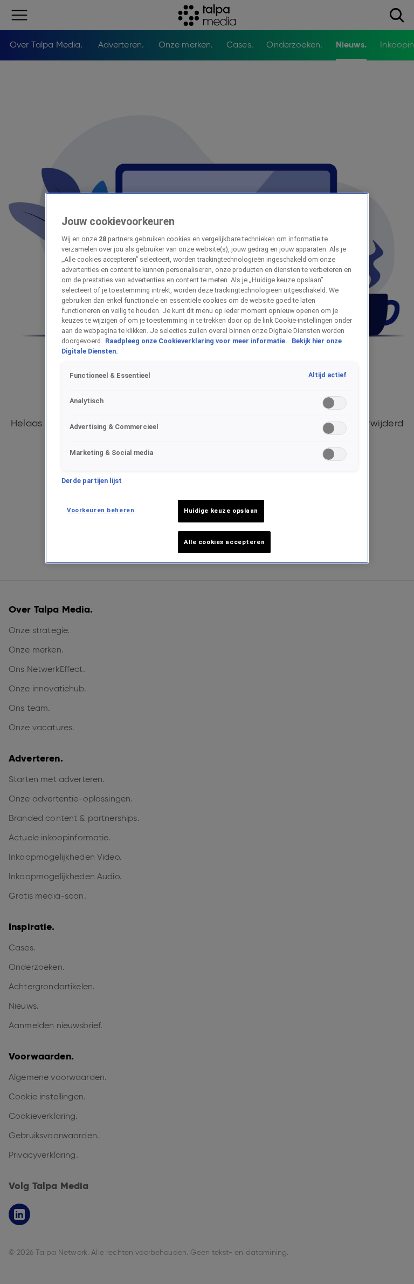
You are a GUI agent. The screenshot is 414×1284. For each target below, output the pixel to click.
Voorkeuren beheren (100, 510)
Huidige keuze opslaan (221, 510)
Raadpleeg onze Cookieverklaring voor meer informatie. (197, 341)
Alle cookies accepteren (224, 542)
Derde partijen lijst (91, 481)
